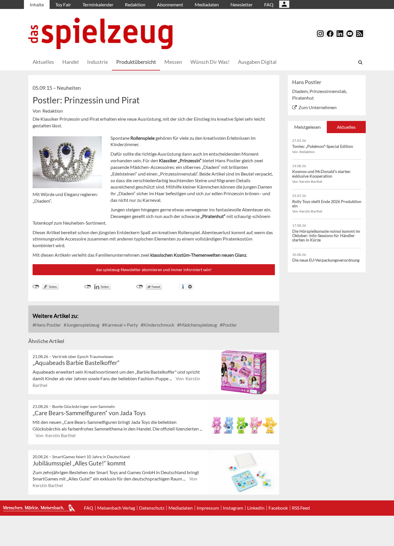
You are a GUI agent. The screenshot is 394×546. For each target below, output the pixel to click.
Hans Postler (47, 324)
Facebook (278, 508)
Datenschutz (151, 508)
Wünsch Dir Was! (210, 62)
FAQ (268, 4)
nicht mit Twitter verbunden (139, 286)
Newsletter (241, 4)
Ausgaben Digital (257, 62)
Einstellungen (190, 287)
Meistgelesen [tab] (307, 127)
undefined (88, 286)
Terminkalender (97, 4)
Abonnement (170, 4)
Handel (70, 62)
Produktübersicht (136, 62)
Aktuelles (43, 62)
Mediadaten (207, 4)
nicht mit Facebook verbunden (36, 286)
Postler (229, 324)
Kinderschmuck (158, 324)
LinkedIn (255, 508)
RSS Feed (301, 508)
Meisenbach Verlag (116, 508)
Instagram (233, 508)
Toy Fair (63, 4)
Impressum (208, 508)
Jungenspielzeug (82, 324)
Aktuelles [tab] (346, 127)
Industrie (97, 62)
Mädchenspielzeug (198, 324)
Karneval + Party (121, 324)
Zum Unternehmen (318, 107)
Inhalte (37, 4)
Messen (173, 62)
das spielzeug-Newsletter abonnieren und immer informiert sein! (154, 269)
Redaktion (135, 4)
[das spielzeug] (100, 33)
